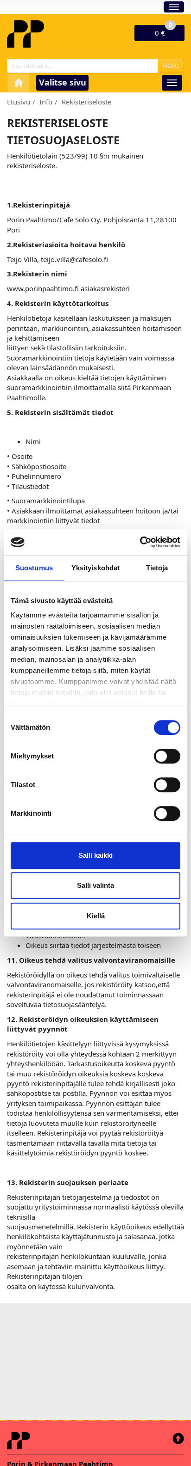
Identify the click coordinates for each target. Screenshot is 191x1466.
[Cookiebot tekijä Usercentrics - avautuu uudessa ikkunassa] (139, 542)
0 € (163, 31)
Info (45, 101)
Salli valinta (95, 885)
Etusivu (18, 101)
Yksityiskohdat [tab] (95, 568)
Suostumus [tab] (34, 568)
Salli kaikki (95, 855)
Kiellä (96, 916)
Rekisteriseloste (86, 101)
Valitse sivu (62, 82)
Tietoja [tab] (157, 568)
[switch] (167, 756)
